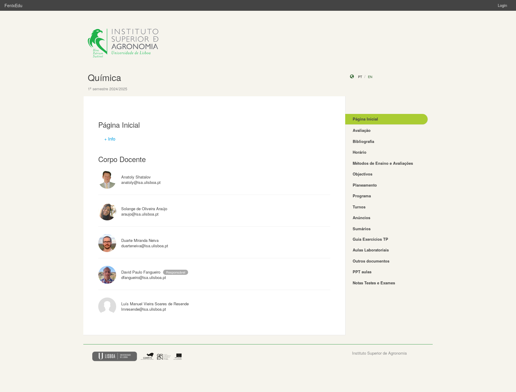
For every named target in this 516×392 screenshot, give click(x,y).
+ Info (109, 138)
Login (502, 5)
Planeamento (365, 185)
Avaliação (362, 130)
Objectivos (362, 174)
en (370, 76)
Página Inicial (365, 119)
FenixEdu (13, 5)
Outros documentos (371, 261)
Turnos (359, 207)
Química (104, 77)
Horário (359, 152)
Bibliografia (363, 141)
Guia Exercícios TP (370, 239)
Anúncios (361, 217)
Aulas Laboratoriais (371, 250)
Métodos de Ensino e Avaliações (383, 163)
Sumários (362, 228)
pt (360, 76)
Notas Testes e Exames (374, 283)
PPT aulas (362, 271)
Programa (362, 196)
